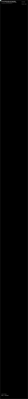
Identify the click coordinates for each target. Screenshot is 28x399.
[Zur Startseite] (8, 1)
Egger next (24, 4)
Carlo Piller (4, 394)
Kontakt (23, 1)
